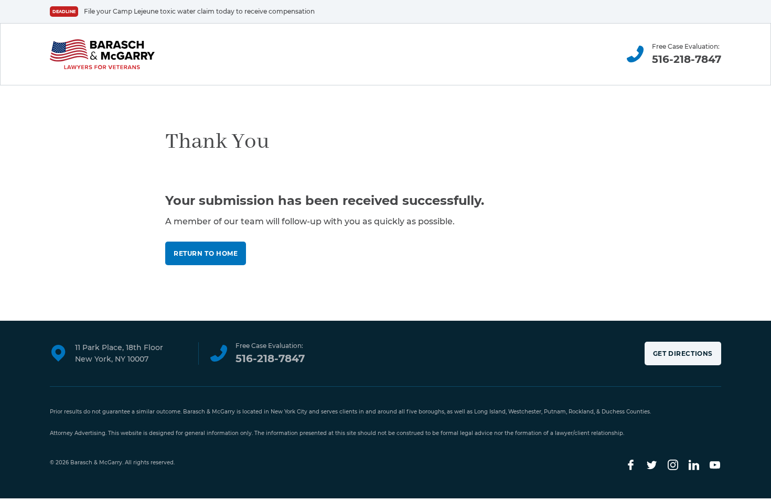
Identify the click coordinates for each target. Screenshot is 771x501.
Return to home (206, 253)
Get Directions (683, 353)
